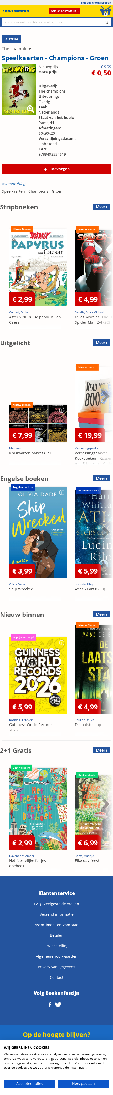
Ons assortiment (63, 11)
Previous (5, 273)
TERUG (13, 39)
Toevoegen (60, 168)
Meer (100, 206)
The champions (17, 49)
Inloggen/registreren (96, 2)
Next (105, 273)
